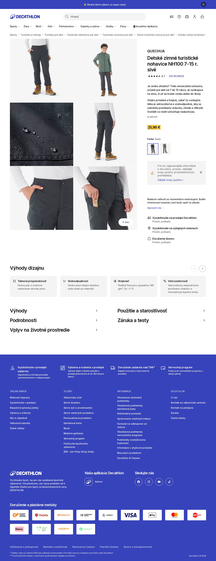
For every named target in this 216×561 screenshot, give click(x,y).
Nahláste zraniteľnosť (55, 546)
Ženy (27, 26)
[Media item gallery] (73, 134)
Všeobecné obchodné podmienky (129, 399)
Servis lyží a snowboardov (78, 407)
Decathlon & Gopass (128, 458)
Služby (110, 26)
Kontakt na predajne (182, 407)
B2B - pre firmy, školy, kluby (79, 451)
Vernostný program (74, 438)
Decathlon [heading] (178, 391)
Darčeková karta (73, 423)
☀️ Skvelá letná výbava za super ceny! (105, 4)
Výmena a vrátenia (20, 413)
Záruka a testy (133, 320)
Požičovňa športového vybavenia (76, 445)
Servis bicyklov (72, 402)
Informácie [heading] (124, 391)
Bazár (67, 428)
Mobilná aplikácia (73, 433)
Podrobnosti (23, 320)
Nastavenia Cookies (83, 546)
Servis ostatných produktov (79, 413)
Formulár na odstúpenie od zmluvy (132, 425)
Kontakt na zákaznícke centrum (188, 402)
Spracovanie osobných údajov (134, 418)
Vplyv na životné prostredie (40, 330)
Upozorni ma (154, 207)
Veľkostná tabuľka (20, 423)
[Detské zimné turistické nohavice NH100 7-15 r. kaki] (41, 70)
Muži (39, 26)
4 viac (125, 222)
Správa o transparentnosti (138, 546)
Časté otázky (17, 428)
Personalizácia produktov (78, 418)
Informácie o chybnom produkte (134, 447)
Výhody (18, 311)
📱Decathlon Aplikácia (145, 26)
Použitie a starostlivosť (142, 311)
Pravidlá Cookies (109, 546)
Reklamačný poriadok (129, 413)
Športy (14, 26)
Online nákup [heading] (18, 391)
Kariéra (175, 413)
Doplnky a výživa (90, 26)
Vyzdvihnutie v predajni (23, 402)
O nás (174, 397)
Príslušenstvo (67, 26)
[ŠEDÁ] (152, 148)
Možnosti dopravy (20, 397)
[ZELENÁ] (164, 148)
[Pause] (203, 4)
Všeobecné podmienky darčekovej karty (129, 407)
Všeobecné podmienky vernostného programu (129, 433)
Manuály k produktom (129, 453)
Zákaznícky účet (73, 397)
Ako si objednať (18, 418)
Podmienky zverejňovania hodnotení (131, 441)
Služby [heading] (68, 391)
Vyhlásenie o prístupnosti (24, 546)
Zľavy (123, 26)
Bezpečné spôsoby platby (24, 407)
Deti (50, 26)
